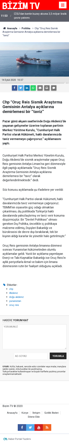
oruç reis (14, 305)
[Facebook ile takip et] (22, 427)
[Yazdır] (47, 88)
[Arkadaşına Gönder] (40, 88)
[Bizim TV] (21, 4)
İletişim (36, 412)
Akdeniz (13, 292)
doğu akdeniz (16, 297)
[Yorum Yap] (53, 88)
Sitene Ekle (34, 416)
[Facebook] (14, 88)
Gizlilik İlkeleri (51, 412)
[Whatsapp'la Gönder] (33, 88)
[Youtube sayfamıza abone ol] (38, 427)
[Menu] (63, 5)
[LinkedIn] (27, 88)
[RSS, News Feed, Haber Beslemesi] (47, 427)
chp (11, 288)
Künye (25, 412)
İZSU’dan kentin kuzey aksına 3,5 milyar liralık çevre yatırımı (40, 15)
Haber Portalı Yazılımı (19, 439)
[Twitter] (20, 88)
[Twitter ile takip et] (30, 427)
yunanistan (15, 301)
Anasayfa (12, 412)
